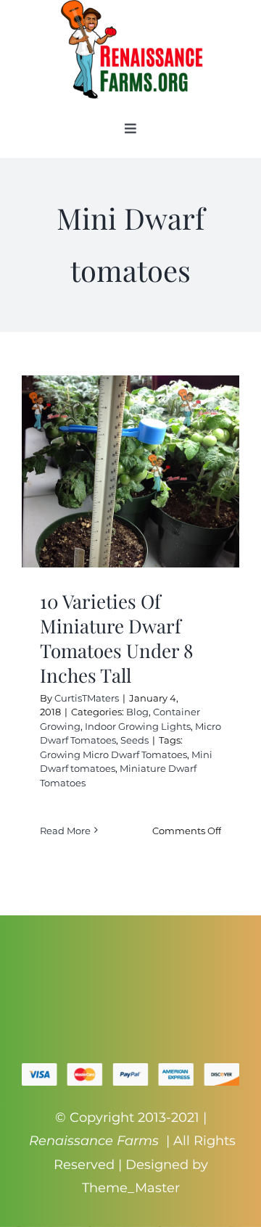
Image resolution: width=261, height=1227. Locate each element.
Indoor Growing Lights (138, 726)
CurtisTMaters (86, 698)
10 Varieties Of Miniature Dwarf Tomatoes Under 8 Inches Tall (117, 637)
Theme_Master (131, 1188)
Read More (65, 830)
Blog (137, 712)
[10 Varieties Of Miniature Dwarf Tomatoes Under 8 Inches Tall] (130, 471)
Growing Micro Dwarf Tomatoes (113, 754)
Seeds (134, 740)
